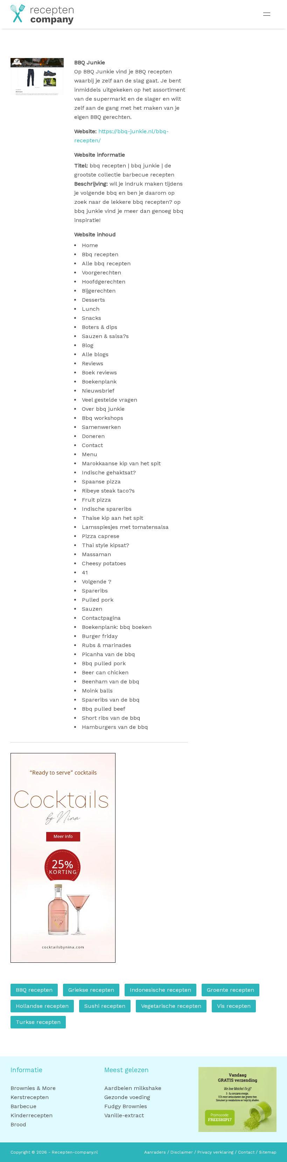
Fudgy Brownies (125, 1106)
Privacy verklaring (215, 1152)
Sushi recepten (104, 1006)
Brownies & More (33, 1088)
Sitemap (267, 1152)
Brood (18, 1124)
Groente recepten (230, 990)
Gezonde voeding (127, 1097)
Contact (247, 1152)
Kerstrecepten (29, 1097)
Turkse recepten (38, 1022)
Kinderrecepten (31, 1115)
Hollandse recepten (42, 1006)
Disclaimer (181, 1152)
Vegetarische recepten (171, 1006)
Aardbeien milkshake (132, 1088)
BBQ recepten (34, 990)
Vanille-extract (124, 1115)
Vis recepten (234, 1006)
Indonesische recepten (160, 990)
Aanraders (155, 1152)
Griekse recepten (91, 990)
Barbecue (23, 1106)
